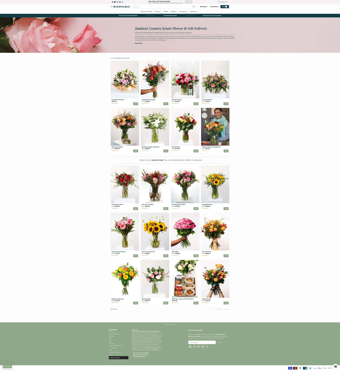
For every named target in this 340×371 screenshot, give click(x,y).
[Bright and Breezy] (125, 279)
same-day (153, 335)
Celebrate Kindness (118, 99)
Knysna (154, 347)
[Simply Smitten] (185, 79)
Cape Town (140, 338)
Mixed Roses (176, 147)
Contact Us (112, 343)
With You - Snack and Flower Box (182, 299)
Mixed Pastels (146, 299)
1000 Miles (175, 251)
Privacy (111, 354)
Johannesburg (148, 338)
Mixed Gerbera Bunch (119, 251)
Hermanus (159, 347)
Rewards (111, 336)
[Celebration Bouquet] (155, 79)
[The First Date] (215, 231)
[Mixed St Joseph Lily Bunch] (155, 127)
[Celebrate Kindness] (125, 79)
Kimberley (134, 341)
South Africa (142, 335)
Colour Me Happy (117, 147)
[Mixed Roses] (185, 127)
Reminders (203, 6)
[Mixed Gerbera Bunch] (125, 231)
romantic (147, 345)
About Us (111, 331)
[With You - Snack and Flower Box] (185, 279)
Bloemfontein (143, 341)
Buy (136, 103)
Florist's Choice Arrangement (211, 147)
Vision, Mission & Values (115, 345)
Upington (148, 347)
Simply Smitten (177, 99)
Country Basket (207, 99)
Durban (160, 340)
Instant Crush (206, 299)
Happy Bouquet (207, 204)
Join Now (188, 2)
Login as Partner (115, 357)
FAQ (110, 341)
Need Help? (224, 2)
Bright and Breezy (118, 299)
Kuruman (136, 348)
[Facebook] (115, 2)
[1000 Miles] (185, 231)
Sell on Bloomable (114, 334)
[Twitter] (112, 2)
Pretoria (155, 338)
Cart (224, 6)
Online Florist (113, 347)
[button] (335, 366)
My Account (214, 6)
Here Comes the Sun (148, 251)
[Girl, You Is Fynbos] (155, 184)
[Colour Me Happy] (125, 127)
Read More (138, 43)
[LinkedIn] (122, 2)
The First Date (206, 251)
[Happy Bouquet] (215, 184)
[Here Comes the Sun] (155, 231)
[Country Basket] (215, 79)
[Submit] (193, 6)
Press (110, 350)
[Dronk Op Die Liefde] (185, 184)
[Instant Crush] (215, 279)
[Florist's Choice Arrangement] (215, 127)
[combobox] (164, 6)
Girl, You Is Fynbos (147, 204)
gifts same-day (136, 342)
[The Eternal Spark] (125, 184)
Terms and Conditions (115, 352)
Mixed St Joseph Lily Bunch (150, 147)
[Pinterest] (120, 2)
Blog (110, 338)
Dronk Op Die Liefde (178, 204)
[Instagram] (117, 2)
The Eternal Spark (117, 204)
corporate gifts (154, 348)
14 (225, 309)
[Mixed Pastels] (155, 279)
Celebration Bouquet (148, 99)
